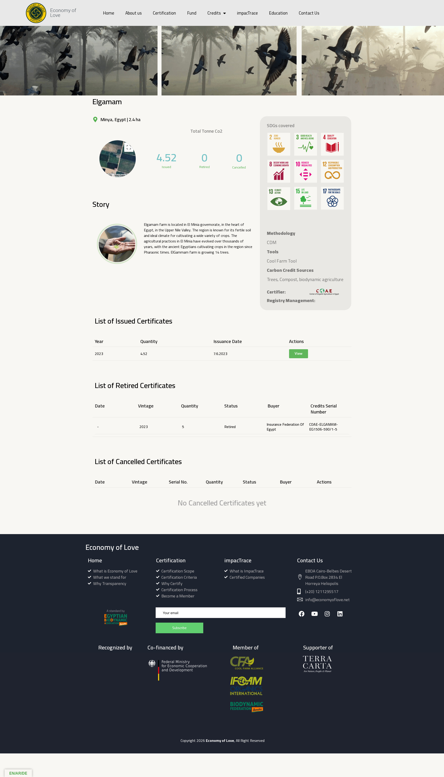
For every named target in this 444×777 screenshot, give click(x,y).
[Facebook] (302, 614)
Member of (246, 647)
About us (133, 13)
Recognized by (115, 647)
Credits (214, 13)
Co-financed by (165, 647)
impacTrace (247, 13)
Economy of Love (63, 13)
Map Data (119, 175)
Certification (164, 13)
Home (108, 13)
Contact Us (309, 13)
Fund (191, 13)
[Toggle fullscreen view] (128, 147)
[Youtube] (314, 614)
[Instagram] (327, 614)
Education (278, 13)
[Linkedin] (340, 614)
